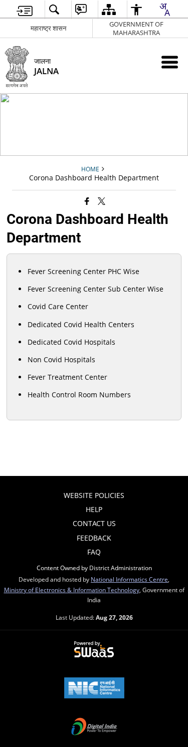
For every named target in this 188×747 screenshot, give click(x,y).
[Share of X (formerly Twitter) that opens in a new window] (101, 201)
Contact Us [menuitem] (94, 523)
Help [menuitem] (94, 509)
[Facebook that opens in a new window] (87, 201)
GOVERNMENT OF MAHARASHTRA (136, 28)
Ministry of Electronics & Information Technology (71, 590)
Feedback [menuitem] (94, 538)
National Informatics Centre (129, 579)
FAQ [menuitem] (94, 552)
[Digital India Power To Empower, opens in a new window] (94, 727)
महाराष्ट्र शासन (48, 28)
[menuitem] (24, 10)
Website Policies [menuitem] (94, 495)
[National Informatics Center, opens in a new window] (94, 689)
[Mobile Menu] (169, 62)
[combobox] (164, 9)
